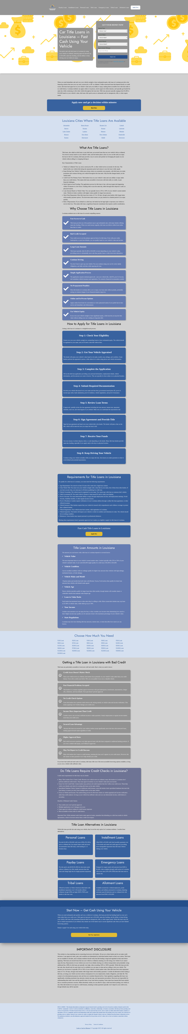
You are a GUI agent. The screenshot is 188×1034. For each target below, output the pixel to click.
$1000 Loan (119, 643)
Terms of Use (121, 61)
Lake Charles (66, 131)
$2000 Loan (75, 645)
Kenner (103, 128)
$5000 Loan (119, 645)
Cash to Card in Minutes (83, 1028)
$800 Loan (90, 643)
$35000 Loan (61, 653)
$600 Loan (61, 643)
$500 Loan (119, 640)
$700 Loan (75, 643)
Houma (85, 128)
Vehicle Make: (102, 35)
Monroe (66, 134)
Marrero (103, 131)
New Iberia (85, 134)
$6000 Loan (61, 648)
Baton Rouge (85, 125)
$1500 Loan (61, 645)
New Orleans (103, 134)
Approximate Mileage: (104, 48)
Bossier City (103, 125)
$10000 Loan (120, 648)
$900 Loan (104, 643)
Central (122, 125)
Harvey (66, 128)
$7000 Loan (75, 648)
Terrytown (122, 137)
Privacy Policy (116, 61)
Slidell (103, 137)
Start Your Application (94, 935)
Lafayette (121, 128)
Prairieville (122, 134)
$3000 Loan (90, 645)
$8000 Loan (90, 648)
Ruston (66, 137)
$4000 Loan (104, 645)
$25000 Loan (90, 650)
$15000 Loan (61, 650)
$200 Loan (75, 640)
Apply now (112, 56)
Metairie (121, 131)
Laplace (85, 131)
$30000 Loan (120, 650)
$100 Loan (61, 640)
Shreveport (85, 137)
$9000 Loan (104, 648)
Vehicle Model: (102, 41)
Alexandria (66, 125)
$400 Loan (104, 640)
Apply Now (135, 7)
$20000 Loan (76, 650)
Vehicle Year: (101, 28)
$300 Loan (90, 640)
